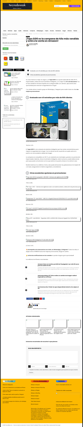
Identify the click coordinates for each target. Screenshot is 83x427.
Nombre (5, 38)
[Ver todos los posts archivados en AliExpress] (5, 58)
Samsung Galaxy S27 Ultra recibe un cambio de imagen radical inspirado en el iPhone (57, 276)
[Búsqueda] (67, 6)
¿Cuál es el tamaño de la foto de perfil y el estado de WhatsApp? (16, 98)
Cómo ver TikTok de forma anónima (16, 82)
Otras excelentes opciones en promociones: (43, 75)
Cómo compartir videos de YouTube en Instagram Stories (17, 107)
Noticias (10, 31)
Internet (12, 0)
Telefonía (69, 0)
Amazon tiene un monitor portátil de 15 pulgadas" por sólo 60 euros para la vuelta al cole (58, 264)
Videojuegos (40, 31)
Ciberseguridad (58, 0)
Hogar (64, 31)
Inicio (4, 31)
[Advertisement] (41, 20)
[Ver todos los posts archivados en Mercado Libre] (5, 63)
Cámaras (25, 31)
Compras (32, 31)
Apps (15, 31)
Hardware (58, 31)
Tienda (75, 31)
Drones (52, 31)
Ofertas (70, 31)
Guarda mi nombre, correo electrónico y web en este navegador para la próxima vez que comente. (54, 369)
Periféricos (30, 0)
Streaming (41, 0)
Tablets (46, 0)
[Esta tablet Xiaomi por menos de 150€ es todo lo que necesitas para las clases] (74, 320)
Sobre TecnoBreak (34, 425)
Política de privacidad (50, 425)
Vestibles (51, 0)
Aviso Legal (58, 425)
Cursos (64, 0)
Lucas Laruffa (33, 44)
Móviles (17, 0)
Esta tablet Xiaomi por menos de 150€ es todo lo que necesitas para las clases (74, 331)
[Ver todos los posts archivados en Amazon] (10, 58)
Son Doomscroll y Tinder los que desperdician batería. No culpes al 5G (58, 287)
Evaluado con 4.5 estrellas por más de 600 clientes (45, 71)
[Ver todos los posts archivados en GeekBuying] (21, 58)
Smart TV (35, 0)
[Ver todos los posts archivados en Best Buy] (16, 58)
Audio (19, 31)
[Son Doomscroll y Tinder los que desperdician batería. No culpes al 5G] (60, 320)
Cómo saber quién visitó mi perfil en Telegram (15, 74)
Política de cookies (42, 425)
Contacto (28, 425)
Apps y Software (14, 77)
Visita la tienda (75, 6)
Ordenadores (23, 0)
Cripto (46, 31)
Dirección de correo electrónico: (11, 43)
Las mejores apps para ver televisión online (16, 89)
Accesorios (5, 0)
